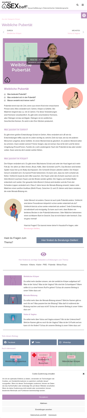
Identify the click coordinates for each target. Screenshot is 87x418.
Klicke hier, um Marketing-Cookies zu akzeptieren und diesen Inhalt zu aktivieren (43, 61)
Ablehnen (43, 403)
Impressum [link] (52, 415)
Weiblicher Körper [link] (31, 276)
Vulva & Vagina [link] (30, 314)
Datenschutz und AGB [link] (38, 415)
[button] (83, 374)
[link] (84, 15)
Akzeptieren (43, 397)
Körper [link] (17, 19)
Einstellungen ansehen (43, 409)
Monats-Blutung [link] (30, 295)
